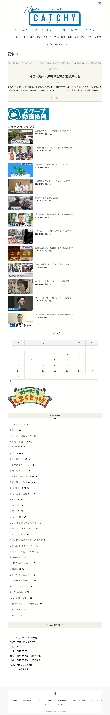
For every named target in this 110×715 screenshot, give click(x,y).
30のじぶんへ (17, 534)
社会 (12, 615)
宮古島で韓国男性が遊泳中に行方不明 (51, 164)
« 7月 (10, 381)
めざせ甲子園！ (17, 441)
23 (18, 371)
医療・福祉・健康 (19, 482)
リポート (17, 37)
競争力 (48, 63)
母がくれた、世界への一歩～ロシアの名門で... (54, 298)
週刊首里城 (15, 557)
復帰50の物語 (17, 592)
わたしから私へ (17, 424)
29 (92, 371)
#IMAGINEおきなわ (20, 563)
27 (67, 371)
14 (79, 359)
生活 (12, 430)
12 (55, 359)
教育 (12, 499)
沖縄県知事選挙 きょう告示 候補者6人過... (54, 147)
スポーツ (47, 37)
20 (67, 365)
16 (18, 365)
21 (79, 365)
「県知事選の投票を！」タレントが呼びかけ (54, 181)
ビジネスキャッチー (20, 465)
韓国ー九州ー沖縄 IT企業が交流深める (55, 76)
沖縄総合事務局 (95, 63)
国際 (18, 63)
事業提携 (80, 63)
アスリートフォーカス (21, 580)
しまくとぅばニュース (21, 436)
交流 (50, 69)
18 (43, 365)
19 (55, 365)
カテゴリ (48, 44)
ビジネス (33, 63)
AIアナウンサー (18, 586)
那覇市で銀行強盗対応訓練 (46, 198)
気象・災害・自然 (77, 37)
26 (55, 371)
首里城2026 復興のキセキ (23, 551)
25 (43, 371)
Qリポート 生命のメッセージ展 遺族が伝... (53, 281)
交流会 (56, 69)
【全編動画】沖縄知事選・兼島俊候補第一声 (54, 314)
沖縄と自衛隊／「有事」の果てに (26, 540)
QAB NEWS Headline (21, 35)
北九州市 (56, 63)
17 (31, 365)
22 (92, 365)
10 (31, 359)
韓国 (73, 63)
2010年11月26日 (54, 82)
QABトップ (61, 44)
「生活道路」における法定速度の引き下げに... (54, 231)
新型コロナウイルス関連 (22, 603)
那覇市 (63, 63)
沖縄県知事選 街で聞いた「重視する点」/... (54, 264)
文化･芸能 (15, 488)
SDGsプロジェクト (19, 598)
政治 (39, 37)
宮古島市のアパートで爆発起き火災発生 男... (53, 131)
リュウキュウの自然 (20, 575)
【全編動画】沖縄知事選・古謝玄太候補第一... (54, 214)
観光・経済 (60, 37)
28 (79, 371)
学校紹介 (16, 446)
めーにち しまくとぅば (21, 528)
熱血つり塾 (15, 609)
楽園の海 (14, 569)
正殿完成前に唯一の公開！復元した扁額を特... (54, 248)
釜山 (68, 63)
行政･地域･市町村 (19, 476)
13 (67, 359)
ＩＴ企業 (41, 63)
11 (43, 359)
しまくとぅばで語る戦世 (22, 522)
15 (92, 359)
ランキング (93, 37)
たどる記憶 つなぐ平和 (21, 546)
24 (31, 371)
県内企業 (25, 63)
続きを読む (55, 98)
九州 (86, 63)
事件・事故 (29, 37)
